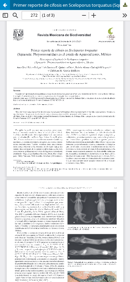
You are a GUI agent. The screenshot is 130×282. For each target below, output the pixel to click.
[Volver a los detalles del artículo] (5, 5)
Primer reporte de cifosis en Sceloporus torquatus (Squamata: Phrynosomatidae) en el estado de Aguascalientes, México (71, 5)
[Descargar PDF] (125, 5)
